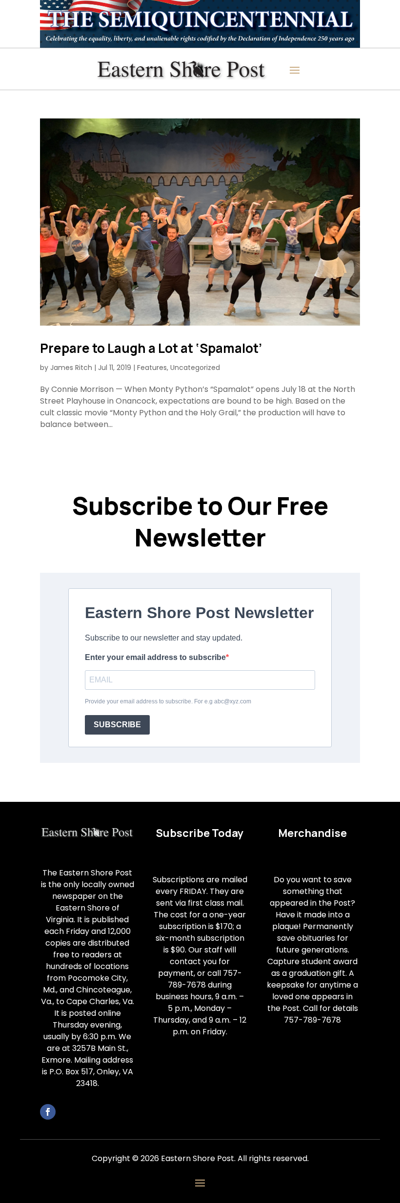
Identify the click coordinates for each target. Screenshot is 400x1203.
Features (152, 367)
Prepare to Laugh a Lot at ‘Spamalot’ (151, 348)
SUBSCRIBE (117, 724)
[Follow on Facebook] (48, 1112)
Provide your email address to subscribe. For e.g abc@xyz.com (168, 701)
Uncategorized (195, 367)
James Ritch (71, 367)
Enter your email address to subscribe (155, 657)
